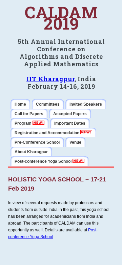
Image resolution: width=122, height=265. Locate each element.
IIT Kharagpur (50, 79)
